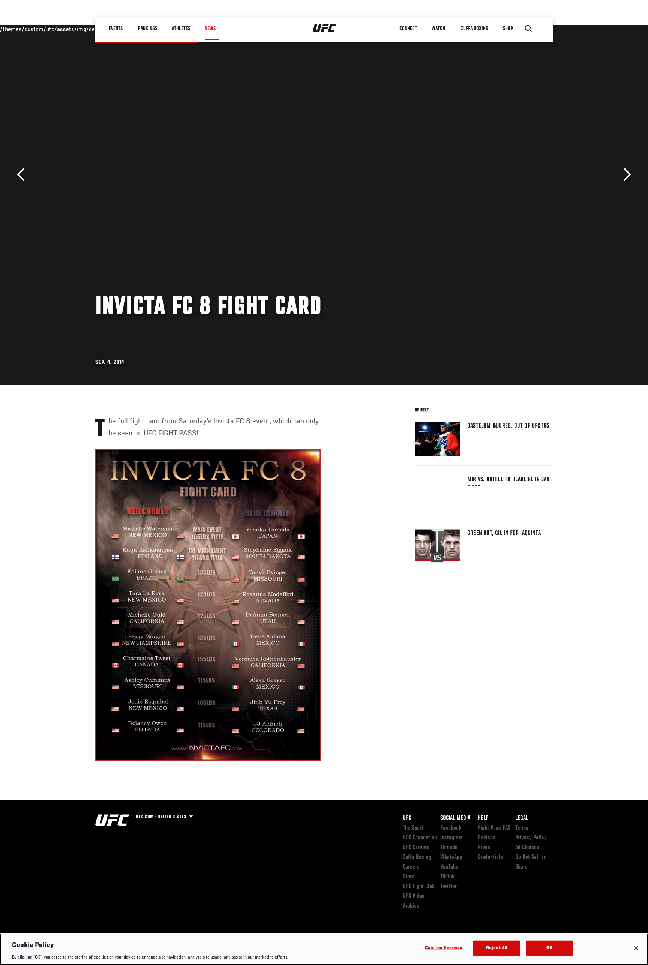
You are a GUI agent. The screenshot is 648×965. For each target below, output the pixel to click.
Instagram (451, 837)
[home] (325, 28)
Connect (408, 29)
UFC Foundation (420, 837)
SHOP (508, 29)
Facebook (451, 828)
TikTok (447, 876)
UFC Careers (416, 847)
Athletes (181, 29)
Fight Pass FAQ (494, 828)
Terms (521, 828)
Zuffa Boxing (474, 29)
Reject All (496, 947)
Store (408, 876)
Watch (438, 29)
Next (624, 174)
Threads (449, 847)
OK (549, 947)
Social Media (455, 818)
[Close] (636, 948)
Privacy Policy (531, 837)
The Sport (413, 828)
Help (483, 818)
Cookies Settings (443, 947)
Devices (486, 837)
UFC (407, 818)
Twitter (448, 886)
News (210, 29)
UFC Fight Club (419, 886)
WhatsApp (451, 857)
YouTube (449, 867)
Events (116, 29)
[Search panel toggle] (528, 28)
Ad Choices (527, 847)
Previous (23, 174)
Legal (521, 818)
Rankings (147, 29)
